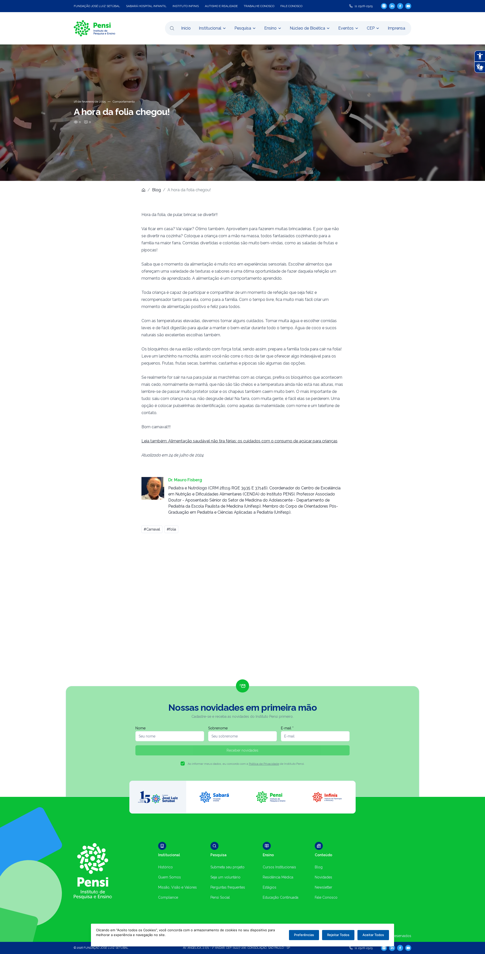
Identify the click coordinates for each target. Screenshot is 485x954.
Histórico (165, 867)
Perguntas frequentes (227, 887)
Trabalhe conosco (259, 6)
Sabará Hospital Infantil (146, 6)
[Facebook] (400, 6)
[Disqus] (242, 608)
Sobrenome (218, 728)
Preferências (304, 935)
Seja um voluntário (225, 877)
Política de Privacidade (264, 764)
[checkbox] (183, 763)
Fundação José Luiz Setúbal (97, 6)
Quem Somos (169, 877)
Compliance (168, 897)
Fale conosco (291, 6)
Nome (140, 728)
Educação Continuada (280, 897)
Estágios (269, 887)
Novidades (323, 877)
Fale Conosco (326, 897)
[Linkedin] (392, 6)
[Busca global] (172, 28)
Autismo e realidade (221, 6)
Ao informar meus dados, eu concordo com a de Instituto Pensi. (246, 764)
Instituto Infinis (186, 6)
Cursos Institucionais (279, 867)
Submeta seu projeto (227, 867)
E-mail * (287, 728)
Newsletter (323, 887)
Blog (156, 189)
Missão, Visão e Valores (177, 887)
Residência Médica (278, 877)
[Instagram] (384, 6)
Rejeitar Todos (338, 935)
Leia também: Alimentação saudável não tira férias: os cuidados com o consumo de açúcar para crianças (239, 441)
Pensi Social (220, 897)
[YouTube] (408, 6)
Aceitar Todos (373, 935)
